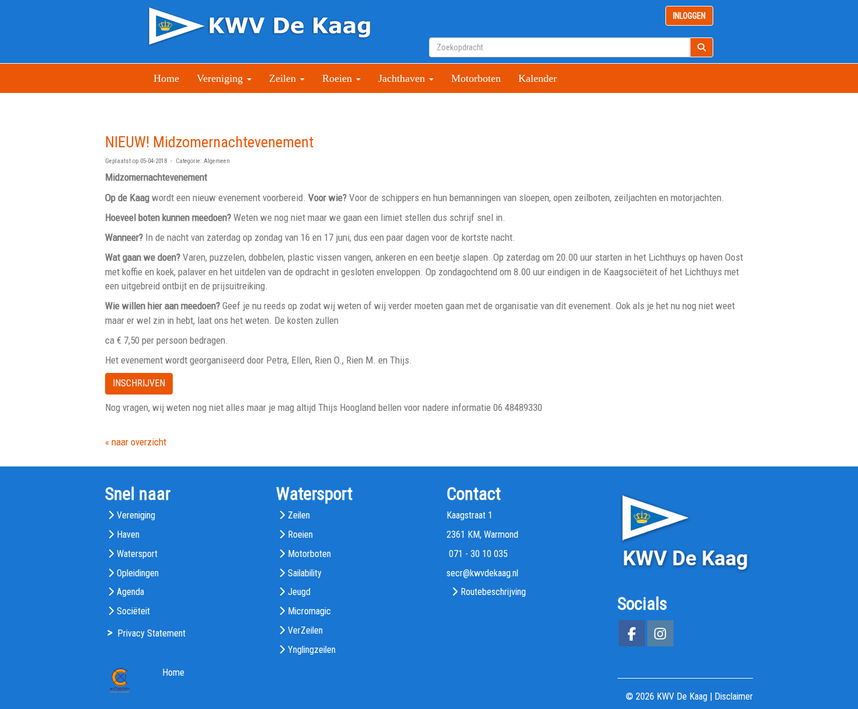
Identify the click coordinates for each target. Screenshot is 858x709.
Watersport (137, 553)
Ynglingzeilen (312, 649)
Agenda (130, 591)
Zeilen (299, 515)
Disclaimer (733, 696)
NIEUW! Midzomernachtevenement (209, 142)
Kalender (537, 78)
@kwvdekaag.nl (482, 573)
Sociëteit (133, 611)
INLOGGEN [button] (689, 15)
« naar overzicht (135, 442)
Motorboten (476, 78)
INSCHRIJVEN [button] (139, 383)
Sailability (305, 573)
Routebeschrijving (493, 591)
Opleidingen (138, 573)
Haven (128, 534)
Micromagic (309, 611)
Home (166, 78)
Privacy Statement (151, 633)
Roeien (300, 534)
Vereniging (136, 515)
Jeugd (299, 591)
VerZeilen (305, 630)
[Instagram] (660, 635)
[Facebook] (632, 635)
